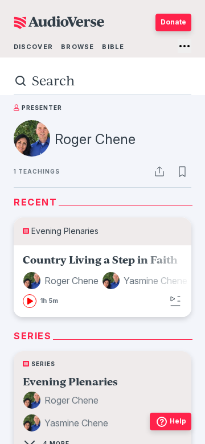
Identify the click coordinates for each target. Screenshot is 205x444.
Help (178, 421)
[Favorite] (182, 171)
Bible (113, 47)
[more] (184, 46)
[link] (107, 281)
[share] (159, 171)
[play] (29, 301)
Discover (33, 47)
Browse (77, 47)
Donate (173, 22)
